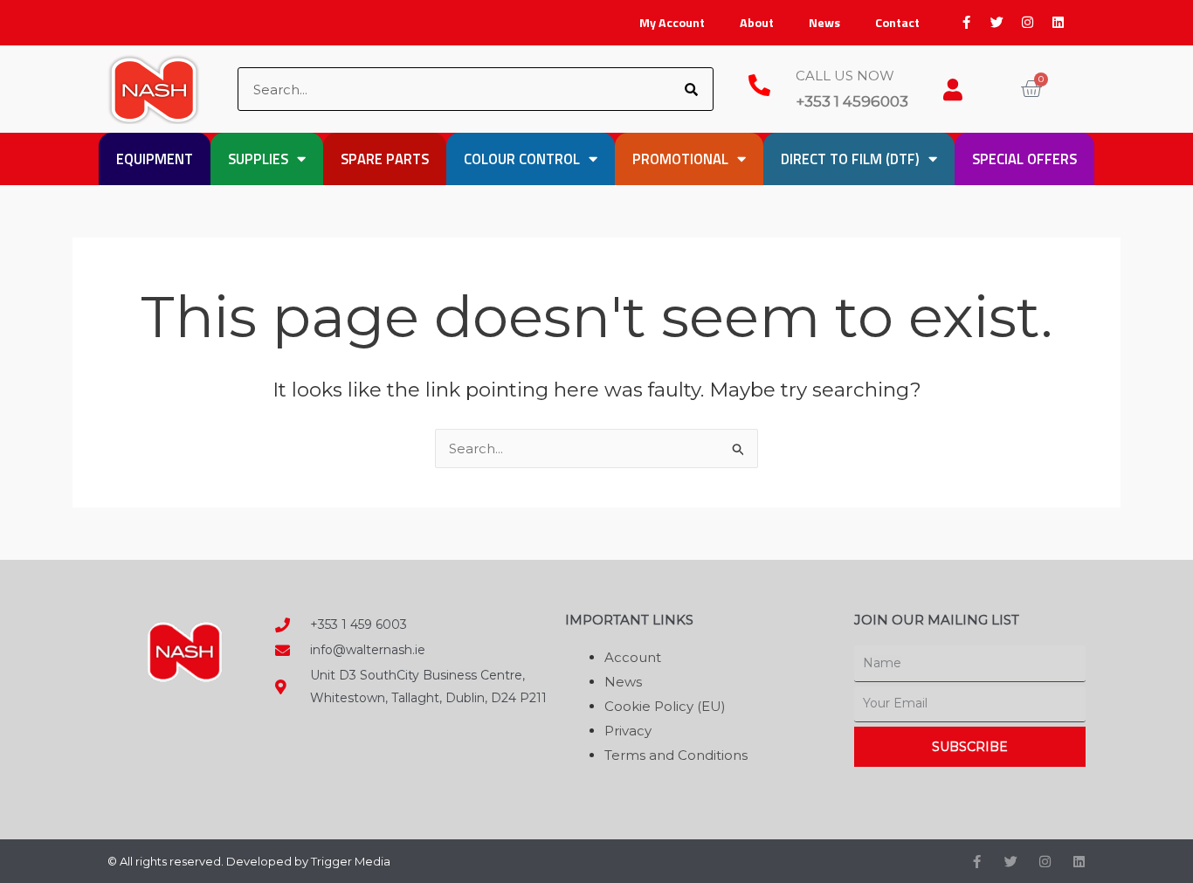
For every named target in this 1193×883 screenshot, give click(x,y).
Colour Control (522, 158)
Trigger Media (350, 861)
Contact (897, 22)
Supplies (258, 158)
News (824, 22)
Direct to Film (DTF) (850, 158)
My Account (672, 22)
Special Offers (1024, 158)
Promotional (680, 158)
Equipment (154, 158)
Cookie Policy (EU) (665, 706)
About (757, 22)
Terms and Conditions (676, 755)
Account (632, 657)
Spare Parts (385, 158)
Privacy (628, 730)
